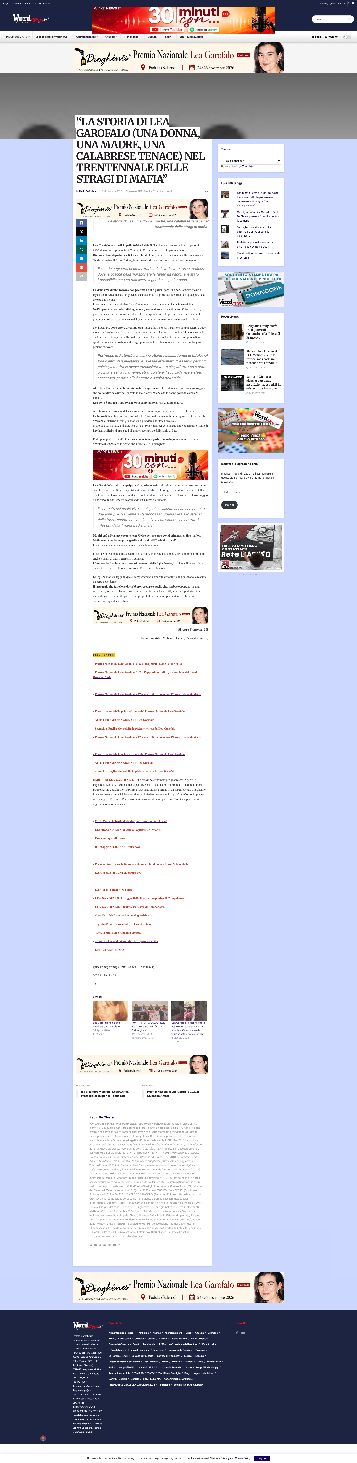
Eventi (136, 1344)
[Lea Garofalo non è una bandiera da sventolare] (110, 1011)
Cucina (151, 1338)
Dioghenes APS (134, 191)
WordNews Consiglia (169, 1373)
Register (332, 37)
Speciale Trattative (172, 1367)
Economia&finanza (119, 1344)
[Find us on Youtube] (353, 3)
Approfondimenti (86, 37)
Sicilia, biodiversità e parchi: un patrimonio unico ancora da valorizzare (255, 231)
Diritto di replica (199, 1338)
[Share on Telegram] (81, 258)
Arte (188, 1333)
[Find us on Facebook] (348, 3)
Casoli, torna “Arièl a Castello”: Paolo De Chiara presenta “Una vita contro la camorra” (258, 216)
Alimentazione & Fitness (122, 1333)
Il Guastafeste (116, 1350)
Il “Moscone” (131, 37)
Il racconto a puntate (138, 1350)
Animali (157, 1333)
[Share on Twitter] (81, 231)
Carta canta (124, 1338)
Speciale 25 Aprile (148, 1367)
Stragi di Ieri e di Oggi (207, 1367)
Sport (168, 37)
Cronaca (139, 1338)
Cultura (152, 37)
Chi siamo (16, 3)
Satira (112, 1367)
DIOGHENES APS (42, 3)
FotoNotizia (149, 1344)
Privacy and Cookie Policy (236, 1458)
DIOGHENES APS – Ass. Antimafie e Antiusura (168, 1379)
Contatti (27, 3)
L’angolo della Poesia (179, 1350)
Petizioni (188, 1361)
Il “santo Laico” (209, 1344)
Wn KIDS (139, 1373)
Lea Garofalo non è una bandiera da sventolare (106, 1025)
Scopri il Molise (127, 1367)
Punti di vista (214, 1361)
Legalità (199, 1356)
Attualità (110, 37)
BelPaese (213, 1333)
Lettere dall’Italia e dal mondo (124, 1361)
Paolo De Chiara (87, 191)
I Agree (262, 1458)
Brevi (111, 1338)
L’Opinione (199, 1350)
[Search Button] (350, 19)
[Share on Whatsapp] (81, 249)
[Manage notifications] (43, 1438)
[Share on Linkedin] (81, 240)
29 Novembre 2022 (112, 191)
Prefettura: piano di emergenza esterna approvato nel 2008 (255, 245)
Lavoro (188, 1356)
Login (318, 37)
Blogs (5, 3)
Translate (247, 166)
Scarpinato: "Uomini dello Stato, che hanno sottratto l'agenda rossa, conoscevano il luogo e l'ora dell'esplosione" (257, 199)
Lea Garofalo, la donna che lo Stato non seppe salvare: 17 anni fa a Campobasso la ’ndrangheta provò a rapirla (188, 1028)
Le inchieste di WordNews (52, 37)
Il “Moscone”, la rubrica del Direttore (178, 1344)
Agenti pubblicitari (203, 1373)
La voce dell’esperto (142, 1356)
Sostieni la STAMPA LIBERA (188, 1384)
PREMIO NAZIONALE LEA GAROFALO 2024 (132, 1384)
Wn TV (151, 1373)
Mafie (165, 1361)
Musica (176, 1361)
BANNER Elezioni (118, 1379)
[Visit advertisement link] (183, 19)
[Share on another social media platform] (81, 276)
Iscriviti (229, 505)
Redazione (164, 1384)
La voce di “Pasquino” (168, 1356)
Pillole (200, 1361)
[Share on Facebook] (81, 223)
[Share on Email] (81, 267)
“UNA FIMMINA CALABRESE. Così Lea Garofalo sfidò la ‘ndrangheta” (148, 1026)
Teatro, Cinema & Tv (120, 1373)
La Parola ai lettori (118, 1356)
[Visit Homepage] (26, 19)
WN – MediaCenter (191, 37)
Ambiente (144, 1333)
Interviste (158, 1350)
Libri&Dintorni (151, 1361)
